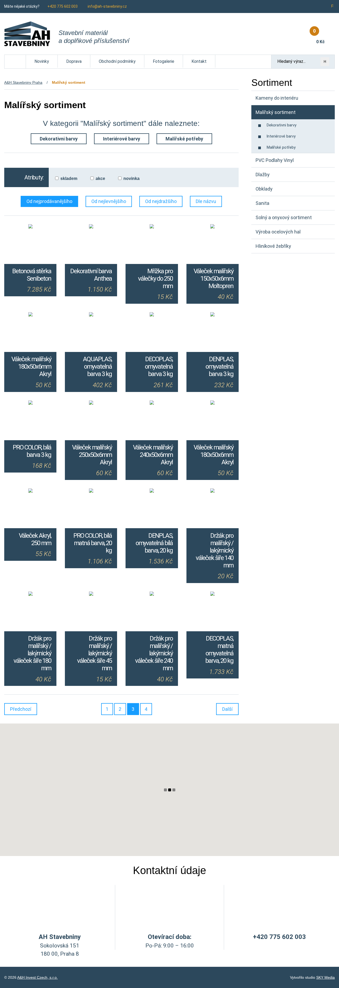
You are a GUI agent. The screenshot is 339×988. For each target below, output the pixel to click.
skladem (68, 178)
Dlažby (263, 174)
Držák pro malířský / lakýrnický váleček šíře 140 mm (214, 550)
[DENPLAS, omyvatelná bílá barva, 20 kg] (152, 491)
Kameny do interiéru (277, 98)
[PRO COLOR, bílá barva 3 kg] (30, 403)
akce (100, 178)
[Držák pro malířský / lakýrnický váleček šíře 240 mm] (152, 594)
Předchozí (20, 709)
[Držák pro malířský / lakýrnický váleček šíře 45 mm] (91, 594)
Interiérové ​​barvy (121, 139)
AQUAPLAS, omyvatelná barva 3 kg (97, 366)
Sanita (262, 203)
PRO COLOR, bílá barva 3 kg (32, 451)
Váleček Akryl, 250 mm (35, 539)
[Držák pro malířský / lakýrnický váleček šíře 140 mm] (212, 491)
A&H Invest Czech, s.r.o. (37, 977)
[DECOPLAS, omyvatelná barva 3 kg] (152, 315)
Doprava (74, 61)
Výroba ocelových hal (278, 232)
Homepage (15, 57)
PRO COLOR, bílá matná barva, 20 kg (92, 543)
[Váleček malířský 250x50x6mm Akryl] (91, 403)
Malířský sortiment (276, 112)
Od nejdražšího (161, 201)
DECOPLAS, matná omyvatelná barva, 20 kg (219, 649)
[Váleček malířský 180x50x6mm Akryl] (30, 315)
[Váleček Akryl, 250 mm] (30, 491)
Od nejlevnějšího (108, 201)
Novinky (41, 61)
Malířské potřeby (184, 139)
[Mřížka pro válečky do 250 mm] (152, 227)
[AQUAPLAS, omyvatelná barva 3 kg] (91, 315)
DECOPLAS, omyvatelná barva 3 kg (159, 366)
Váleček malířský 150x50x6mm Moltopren (213, 278)
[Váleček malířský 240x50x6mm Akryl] (152, 403)
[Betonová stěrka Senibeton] (30, 227)
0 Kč (319, 36)
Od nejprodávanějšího (49, 201)
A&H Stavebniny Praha (23, 82)
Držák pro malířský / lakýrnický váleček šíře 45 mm (94, 653)
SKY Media (325, 977)
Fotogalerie (163, 61)
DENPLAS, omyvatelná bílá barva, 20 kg (154, 543)
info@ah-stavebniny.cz (107, 6)
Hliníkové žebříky (273, 246)
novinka (131, 178)
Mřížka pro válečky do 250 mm (155, 278)
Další (227, 709)
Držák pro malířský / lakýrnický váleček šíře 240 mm (154, 653)
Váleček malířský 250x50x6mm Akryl (92, 455)
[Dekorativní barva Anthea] (91, 227)
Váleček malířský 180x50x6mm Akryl (31, 366)
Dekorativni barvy (59, 139)
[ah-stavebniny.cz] (27, 33)
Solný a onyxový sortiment (284, 217)
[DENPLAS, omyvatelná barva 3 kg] (212, 315)
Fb (333, 6)
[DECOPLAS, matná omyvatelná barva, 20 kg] (212, 594)
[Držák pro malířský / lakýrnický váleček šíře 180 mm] (30, 594)
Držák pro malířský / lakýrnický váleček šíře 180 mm (32, 653)
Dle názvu (206, 201)
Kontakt (199, 61)
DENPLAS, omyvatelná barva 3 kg (219, 366)
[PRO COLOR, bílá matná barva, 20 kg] (91, 491)
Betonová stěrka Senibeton (31, 274)
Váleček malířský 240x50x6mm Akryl (153, 455)
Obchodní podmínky (117, 61)
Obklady (264, 189)
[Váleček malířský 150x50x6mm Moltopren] (212, 227)
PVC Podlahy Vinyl (275, 160)
